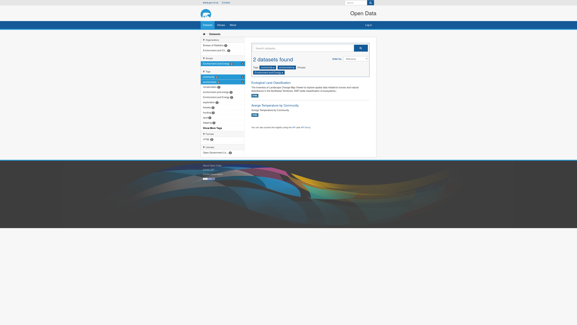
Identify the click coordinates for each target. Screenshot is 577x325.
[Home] (204, 34)
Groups (221, 25)
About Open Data (212, 165)
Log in (368, 25)
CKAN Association (213, 174)
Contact (226, 2)
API (294, 127)
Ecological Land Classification (271, 82)
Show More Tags (212, 128)
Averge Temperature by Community (275, 105)
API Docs (305, 127)
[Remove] (274, 67)
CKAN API (208, 170)
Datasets (207, 25)
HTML (254, 95)
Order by (336, 58)
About (233, 25)
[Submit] (370, 2)
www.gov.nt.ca (210, 2)
